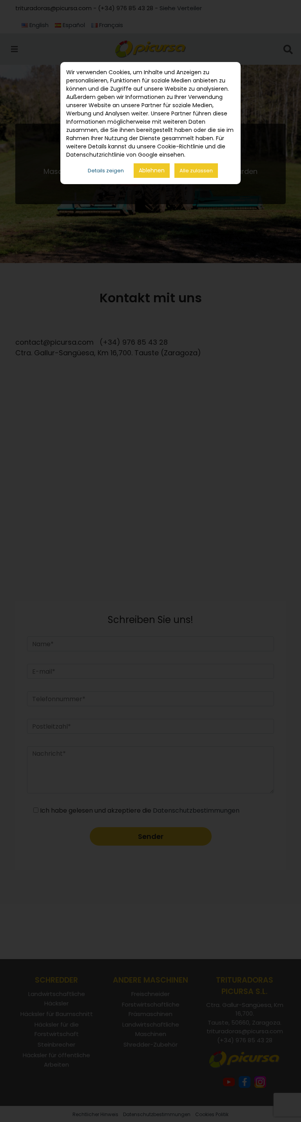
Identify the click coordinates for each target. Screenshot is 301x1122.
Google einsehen (161, 155)
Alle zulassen (196, 171)
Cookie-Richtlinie (180, 146)
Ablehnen (152, 170)
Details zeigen (106, 171)
